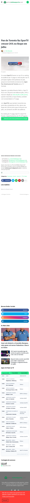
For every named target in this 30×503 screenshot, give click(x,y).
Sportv (14, 176)
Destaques (9, 176)
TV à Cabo (24, 176)
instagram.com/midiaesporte (18, 162)
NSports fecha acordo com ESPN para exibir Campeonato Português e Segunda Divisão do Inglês (20, 361)
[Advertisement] (15, 22)
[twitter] (15, 490)
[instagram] (18, 490)
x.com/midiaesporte (15, 159)
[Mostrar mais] (25, 180)
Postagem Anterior (6, 194)
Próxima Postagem (24, 194)
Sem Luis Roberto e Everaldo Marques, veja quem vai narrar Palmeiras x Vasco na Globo (15, 345)
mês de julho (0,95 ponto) (20, 94)
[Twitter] (13, 180)
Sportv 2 (19, 176)
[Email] (22, 180)
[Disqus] (15, 213)
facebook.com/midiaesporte (17, 160)
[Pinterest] (19, 180)
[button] (1, 2)
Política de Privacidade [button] (8, 496)
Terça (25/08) (15, 373)
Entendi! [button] (5, 500)
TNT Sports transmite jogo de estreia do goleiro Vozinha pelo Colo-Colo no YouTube (20, 353)
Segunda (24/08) (5, 373)
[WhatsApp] (16, 180)
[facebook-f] (11, 490)
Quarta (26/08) (24, 373)
